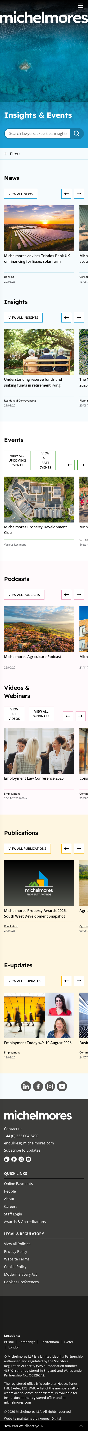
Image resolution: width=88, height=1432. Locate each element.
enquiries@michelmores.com (29, 1143)
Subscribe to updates (22, 1150)
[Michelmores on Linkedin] (6, 1159)
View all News (21, 194)
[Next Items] (66, 194)
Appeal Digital (50, 1418)
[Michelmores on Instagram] (21, 1159)
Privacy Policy (15, 1251)
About (9, 1198)
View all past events (45, 460)
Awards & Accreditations (25, 1221)
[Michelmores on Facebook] (14, 1159)
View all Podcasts (24, 595)
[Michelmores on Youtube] (28, 1159)
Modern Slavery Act (20, 1274)
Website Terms (17, 1259)
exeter (68, 1342)
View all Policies (17, 1243)
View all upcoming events (17, 460)
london (14, 1347)
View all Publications (27, 848)
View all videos (14, 714)
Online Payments (18, 1183)
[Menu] (81, 6)
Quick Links (15, 1173)
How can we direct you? (23, 1426)
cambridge (27, 1342)
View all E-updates (25, 981)
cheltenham (49, 1342)
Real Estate (11, 926)
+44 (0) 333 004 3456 (21, 1135)
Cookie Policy (15, 1266)
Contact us (13, 1128)
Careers (10, 1206)
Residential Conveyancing (20, 400)
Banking (9, 277)
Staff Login (13, 1214)
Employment (12, 794)
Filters (14, 153)
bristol (9, 1342)
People (10, 1191)
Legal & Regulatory (24, 1233)
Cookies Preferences (21, 1281)
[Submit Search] (77, 133)
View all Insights (23, 317)
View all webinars (41, 713)
